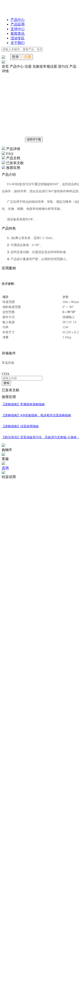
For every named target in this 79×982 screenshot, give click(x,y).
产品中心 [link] (17, 66)
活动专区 (18, 38)
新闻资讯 (18, 33)
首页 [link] (6, 66)
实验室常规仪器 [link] (45, 66)
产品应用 (18, 24)
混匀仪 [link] (63, 66)
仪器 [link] (28, 66)
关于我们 (18, 43)
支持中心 (18, 29)
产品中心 (18, 20)
